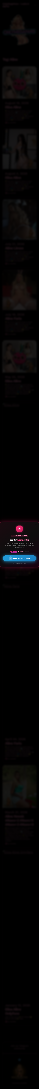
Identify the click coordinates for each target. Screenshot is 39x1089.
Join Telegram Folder (21, 558)
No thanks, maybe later (19, 563)
